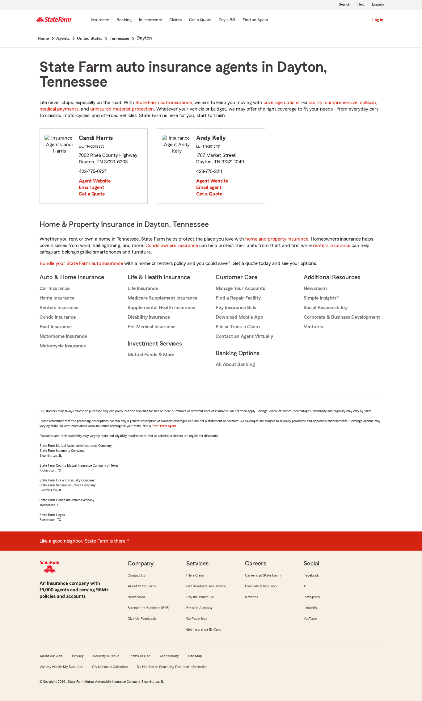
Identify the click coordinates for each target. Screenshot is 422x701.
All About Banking (235, 364)
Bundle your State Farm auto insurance (81, 263)
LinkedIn (310, 608)
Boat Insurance (56, 326)
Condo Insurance (58, 317)
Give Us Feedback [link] (142, 618)
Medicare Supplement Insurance (162, 298)
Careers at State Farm (263, 575)
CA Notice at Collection (110, 667)
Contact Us (136, 575)
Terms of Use (139, 656)
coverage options (281, 102)
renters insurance (331, 245)
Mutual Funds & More (151, 354)
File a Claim (195, 575)
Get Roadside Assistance (206, 586)
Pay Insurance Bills (236, 307)
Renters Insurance (59, 307)
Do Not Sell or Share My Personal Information (172, 667)
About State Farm (142, 586)
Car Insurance (55, 288)
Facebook (311, 575)
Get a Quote (92, 193)
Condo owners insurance (172, 245)
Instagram (312, 597)
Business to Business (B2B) (148, 608)
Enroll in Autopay (199, 608)
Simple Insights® (321, 298)
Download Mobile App (239, 317)
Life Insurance (143, 288)
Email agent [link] (91, 187)
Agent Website (95, 180)
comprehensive (341, 102)
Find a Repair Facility (238, 298)
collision (368, 102)
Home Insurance (57, 298)
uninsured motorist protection (122, 109)
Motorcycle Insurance (63, 345)
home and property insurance (276, 239)
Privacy (78, 656)
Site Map (195, 656)
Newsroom (315, 288)
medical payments (59, 109)
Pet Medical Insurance (151, 326)
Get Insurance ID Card (204, 629)
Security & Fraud (106, 656)
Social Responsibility (326, 307)
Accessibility (169, 656)
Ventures (313, 326)
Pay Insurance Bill (199, 597)
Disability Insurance (149, 317)
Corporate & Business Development (342, 317)
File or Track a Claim (238, 326)
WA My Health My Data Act (61, 667)
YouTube (310, 618)
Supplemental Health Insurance (161, 307)
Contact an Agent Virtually (244, 336)
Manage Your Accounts (240, 288)
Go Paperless (196, 618)
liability (315, 102)
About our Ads (51, 656)
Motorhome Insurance (63, 336)
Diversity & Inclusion (260, 586)
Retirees (251, 597)
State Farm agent (164, 426)
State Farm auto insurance (163, 102)
